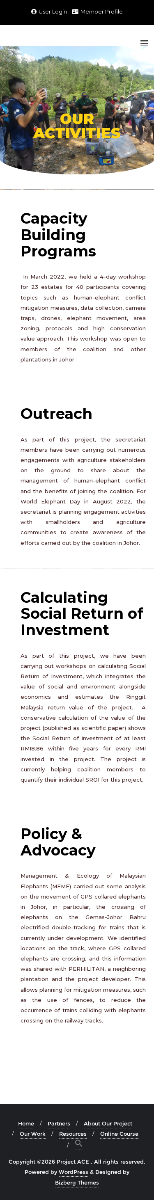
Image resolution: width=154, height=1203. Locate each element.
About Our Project (108, 1123)
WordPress (73, 1172)
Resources (73, 1133)
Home (26, 1123)
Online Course (119, 1133)
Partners (59, 1123)
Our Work (33, 1133)
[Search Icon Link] (79, 1144)
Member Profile (101, 11)
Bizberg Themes (77, 1182)
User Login (52, 11)
